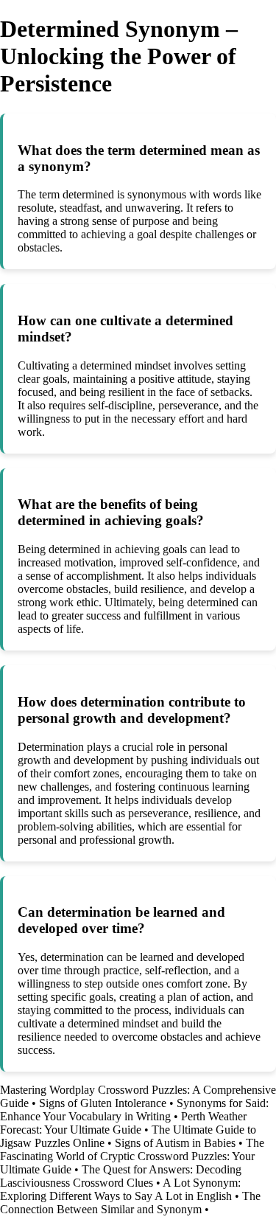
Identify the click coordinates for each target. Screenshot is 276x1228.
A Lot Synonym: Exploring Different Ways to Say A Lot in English (120, 1189)
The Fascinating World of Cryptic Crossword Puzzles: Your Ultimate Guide (132, 1156)
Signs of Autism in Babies (175, 1143)
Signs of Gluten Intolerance (102, 1103)
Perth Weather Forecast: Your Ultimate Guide (123, 1123)
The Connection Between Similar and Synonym (130, 1202)
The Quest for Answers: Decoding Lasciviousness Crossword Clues (120, 1176)
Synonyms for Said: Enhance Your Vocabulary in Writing (134, 1110)
